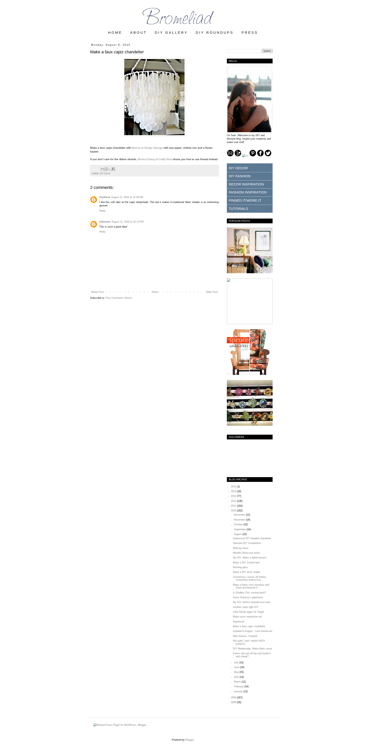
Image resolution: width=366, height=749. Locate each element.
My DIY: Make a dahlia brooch (249, 557)
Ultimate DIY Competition (247, 543)
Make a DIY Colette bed (246, 562)
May (236, 672)
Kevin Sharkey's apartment (248, 597)
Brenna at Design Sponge (147, 147)
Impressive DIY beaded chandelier (252, 538)
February (239, 686)
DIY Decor (105, 173)
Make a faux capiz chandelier (249, 626)
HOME (115, 32)
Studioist (104, 197)
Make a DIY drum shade (246, 572)
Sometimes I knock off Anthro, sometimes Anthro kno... (250, 578)
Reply (102, 210)
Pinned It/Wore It (245, 200)
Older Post (212, 292)
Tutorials (238, 209)
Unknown (104, 221)
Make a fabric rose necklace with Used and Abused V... (251, 586)
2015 (234, 486)
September (240, 529)
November (240, 519)
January (238, 691)
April (237, 677)
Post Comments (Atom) (119, 297)
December (240, 514)
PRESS (250, 32)
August (238, 534)
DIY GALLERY (171, 32)
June (237, 667)
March (238, 681)
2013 (234, 496)
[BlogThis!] (106, 169)
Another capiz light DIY (245, 607)
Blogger (189, 739)
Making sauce (240, 548)
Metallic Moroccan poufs (246, 552)
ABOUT (138, 32)
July (236, 662)
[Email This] (102, 169)
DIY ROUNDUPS (215, 32)
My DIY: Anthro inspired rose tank (251, 602)
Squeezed (238, 621)
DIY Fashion (239, 176)
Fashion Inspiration (247, 192)
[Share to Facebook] (113, 169)
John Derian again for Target (248, 611)
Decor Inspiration (246, 184)
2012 (234, 501)
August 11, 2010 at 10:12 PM (128, 221)
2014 (234, 491)
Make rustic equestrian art (247, 616)
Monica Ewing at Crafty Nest (155, 159)
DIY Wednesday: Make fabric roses (252, 648)
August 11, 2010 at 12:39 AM (127, 197)
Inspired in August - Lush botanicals (252, 631)
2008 (234, 702)
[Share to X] (110, 169)
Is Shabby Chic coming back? (249, 592)
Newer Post (97, 292)
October (238, 524)
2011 (234, 505)
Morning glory (240, 567)
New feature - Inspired (245, 636)
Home (155, 292)
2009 (234, 697)
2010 (234, 510)
